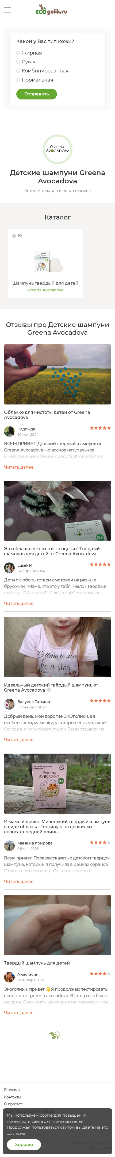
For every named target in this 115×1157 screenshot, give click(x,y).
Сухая (29, 62)
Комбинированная (45, 71)
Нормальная (37, 80)
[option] (45, 263)
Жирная (32, 53)
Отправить (36, 94)
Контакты (12, 1097)
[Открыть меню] (7, 10)
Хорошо (24, 1144)
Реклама (12, 1089)
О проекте (13, 1104)
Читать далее (19, 467)
